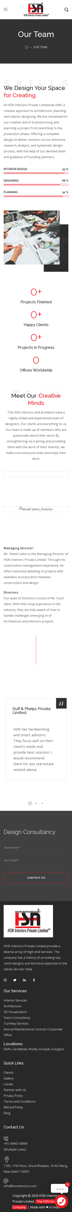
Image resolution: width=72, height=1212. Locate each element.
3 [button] (42, 803)
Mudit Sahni (36, 522)
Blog (7, 1113)
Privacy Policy (14, 1096)
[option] (36, 742)
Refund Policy (13, 1107)
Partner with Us (15, 1090)
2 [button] (36, 803)
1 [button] (30, 803)
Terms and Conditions (20, 1101)
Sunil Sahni (36, 487)
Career (8, 1084)
